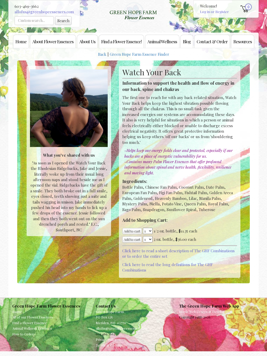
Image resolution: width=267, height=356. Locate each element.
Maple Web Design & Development (206, 311)
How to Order (23, 334)
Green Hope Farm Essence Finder (139, 54)
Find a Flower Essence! (121, 41)
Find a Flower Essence (29, 323)
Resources (242, 41)
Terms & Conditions (111, 345)
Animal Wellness (162, 41)
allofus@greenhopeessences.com (44, 11)
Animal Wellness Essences (32, 328)
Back (102, 54)
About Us (87, 41)
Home (21, 41)
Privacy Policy (106, 339)
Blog (187, 41)
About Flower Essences (53, 41)
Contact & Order (212, 41)
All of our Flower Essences (32, 317)
